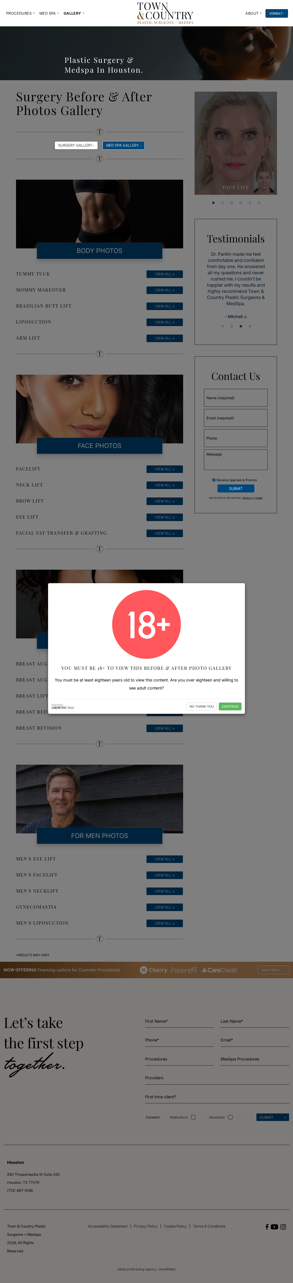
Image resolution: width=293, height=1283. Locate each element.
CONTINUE (230, 706)
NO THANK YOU (202, 706)
